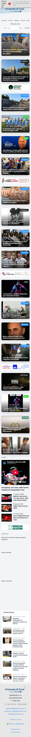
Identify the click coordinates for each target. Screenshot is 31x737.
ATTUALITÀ (4, 20)
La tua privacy (15, 732)
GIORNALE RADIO (16, 24)
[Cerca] (20, 28)
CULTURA (23, 20)
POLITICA (10, 20)
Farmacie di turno (15, 719)
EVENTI (28, 20)
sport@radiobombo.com (15, 714)
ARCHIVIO (27, 28)
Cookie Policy (15, 729)
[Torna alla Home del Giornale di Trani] (15, 8)
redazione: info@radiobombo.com (15, 711)
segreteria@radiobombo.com (15, 708)
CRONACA (16, 20)
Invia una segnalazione (16, 724)
